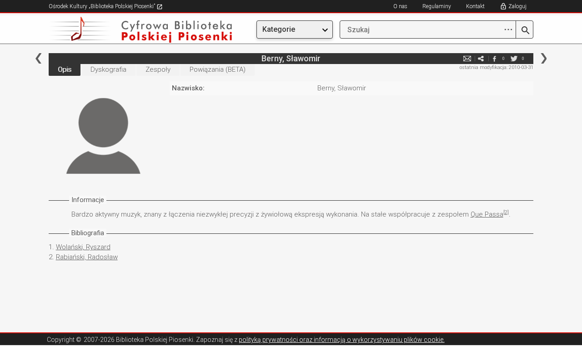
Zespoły (158, 69)
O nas (400, 6)
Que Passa (487, 214)
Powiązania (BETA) (218, 69)
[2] (506, 212)
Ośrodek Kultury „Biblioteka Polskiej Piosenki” (102, 6)
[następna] (544, 58)
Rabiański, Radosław (87, 257)
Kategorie (278, 29)
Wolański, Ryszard (83, 247)
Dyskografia (108, 69)
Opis (64, 69)
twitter (513, 58)
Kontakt (475, 6)
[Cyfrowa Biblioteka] (121, 30)
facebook (494, 58)
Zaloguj (517, 6)
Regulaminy (436, 6)
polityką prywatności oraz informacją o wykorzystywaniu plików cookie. (342, 339)
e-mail (467, 58)
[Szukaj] (524, 30)
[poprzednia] (38, 58)
